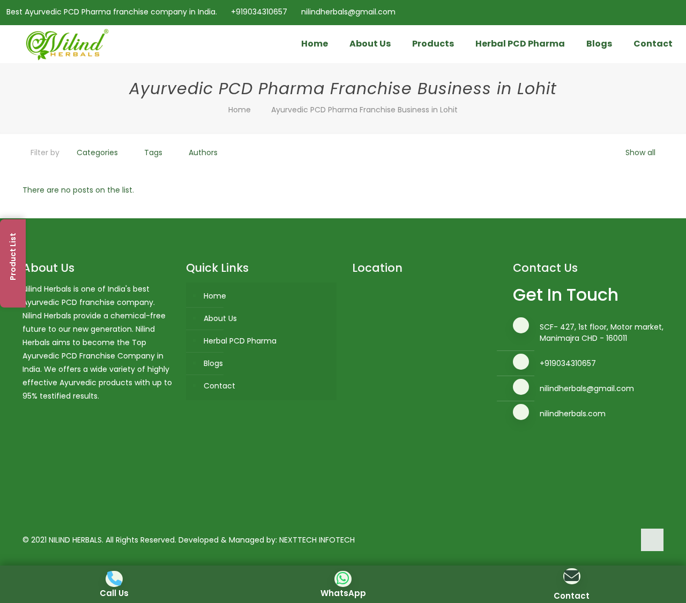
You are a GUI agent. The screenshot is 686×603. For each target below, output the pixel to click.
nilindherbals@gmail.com (348, 11)
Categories (97, 152)
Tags (153, 152)
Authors (203, 152)
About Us (220, 318)
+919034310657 (259, 11)
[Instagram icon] (673, 12)
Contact (219, 385)
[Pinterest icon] (660, 12)
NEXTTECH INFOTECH (317, 540)
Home (239, 109)
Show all (640, 152)
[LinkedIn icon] (647, 12)
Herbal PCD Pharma (240, 340)
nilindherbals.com (573, 413)
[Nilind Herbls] (69, 44)
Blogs (213, 363)
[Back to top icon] (652, 540)
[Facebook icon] (633, 12)
